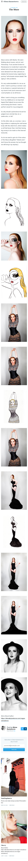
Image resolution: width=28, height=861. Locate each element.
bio (14, 731)
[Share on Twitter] (22, 728)
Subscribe (24, 1)
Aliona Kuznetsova (12, 728)
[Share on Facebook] (25, 728)
